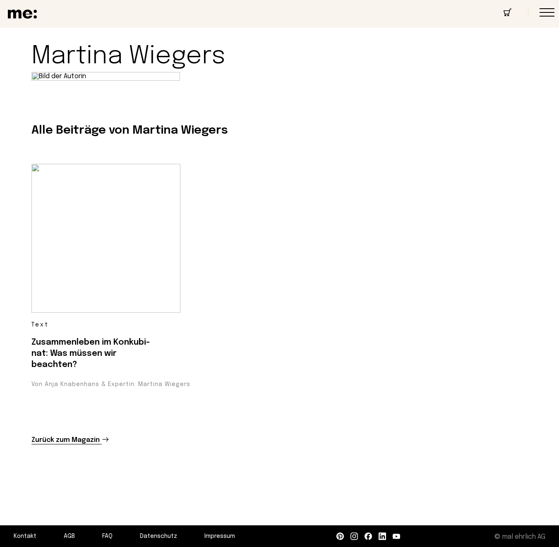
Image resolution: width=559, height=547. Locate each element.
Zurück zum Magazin (65, 440)
